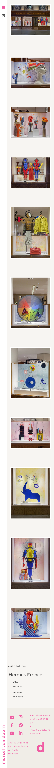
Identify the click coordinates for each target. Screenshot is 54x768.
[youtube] (12, 733)
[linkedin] (21, 733)
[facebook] (12, 725)
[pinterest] (21, 725)
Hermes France (25, 674)
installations (17, 666)
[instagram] (21, 717)
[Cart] (3, 15)
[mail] (12, 717)
